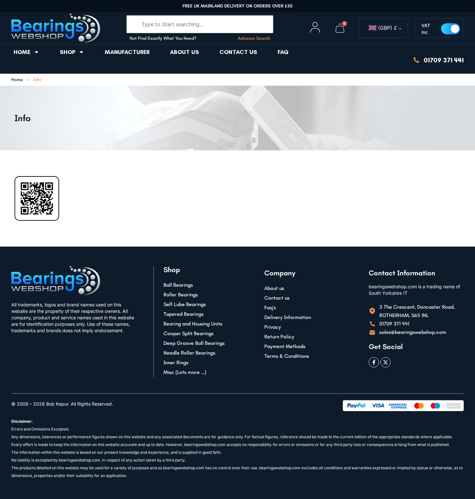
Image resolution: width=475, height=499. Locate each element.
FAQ (283, 52)
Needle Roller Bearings (189, 353)
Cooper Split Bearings (189, 333)
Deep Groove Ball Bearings (194, 343)
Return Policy (279, 337)
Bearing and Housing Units (193, 324)
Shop (67, 52)
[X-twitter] (385, 362)
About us (184, 52)
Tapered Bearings (184, 314)
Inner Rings (176, 362)
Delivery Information (287, 317)
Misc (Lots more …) (185, 372)
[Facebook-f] (374, 362)
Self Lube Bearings (185, 304)
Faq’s (270, 307)
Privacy (272, 327)
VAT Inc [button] (425, 29)
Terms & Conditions (286, 356)
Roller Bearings (181, 295)
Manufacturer (127, 52)
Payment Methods (284, 346)
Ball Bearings (178, 285)
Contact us (238, 52)
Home (22, 52)
